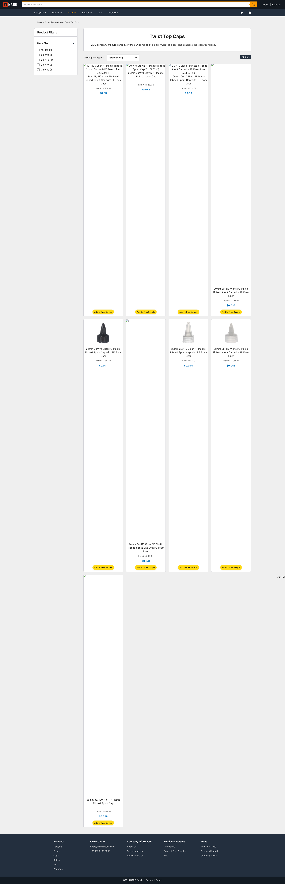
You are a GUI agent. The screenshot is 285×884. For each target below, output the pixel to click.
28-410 (45, 64)
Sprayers (39, 12)
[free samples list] (242, 12)
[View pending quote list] (250, 12)
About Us (132, 846)
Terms (159, 880)
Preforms (113, 12)
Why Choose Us (135, 855)
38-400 (45, 69)
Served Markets (135, 851)
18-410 (44, 50)
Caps (70, 12)
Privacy (149, 880)
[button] (103, 312)
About (265, 4)
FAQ (166, 855)
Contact (277, 4)
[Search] (253, 4)
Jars (100, 12)
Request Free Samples (175, 851)
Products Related (209, 851)
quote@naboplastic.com (102, 846)
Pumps (56, 12)
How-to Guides (208, 846)
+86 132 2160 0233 (100, 851)
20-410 (45, 55)
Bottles (86, 12)
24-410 (45, 59)
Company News (209, 855)
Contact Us (169, 846)
